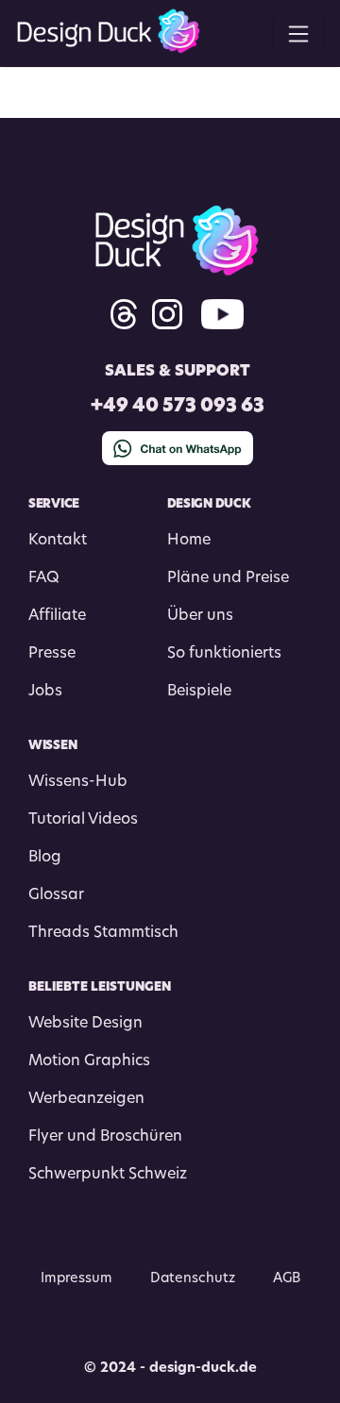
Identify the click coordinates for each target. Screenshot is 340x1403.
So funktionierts (224, 653)
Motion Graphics (89, 1061)
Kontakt (57, 540)
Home (189, 540)
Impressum (76, 1279)
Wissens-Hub (78, 782)
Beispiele (199, 691)
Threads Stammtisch (103, 933)
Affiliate (57, 616)
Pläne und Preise (228, 578)
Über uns (200, 616)
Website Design (85, 1023)
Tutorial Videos (83, 819)
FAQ (44, 578)
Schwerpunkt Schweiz (107, 1174)
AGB (286, 1279)
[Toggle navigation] (298, 34)
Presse (52, 653)
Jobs (45, 691)
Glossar (56, 895)
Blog (44, 857)
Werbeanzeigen (86, 1099)
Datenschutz (192, 1279)
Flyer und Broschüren (105, 1136)
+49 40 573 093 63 (177, 407)
